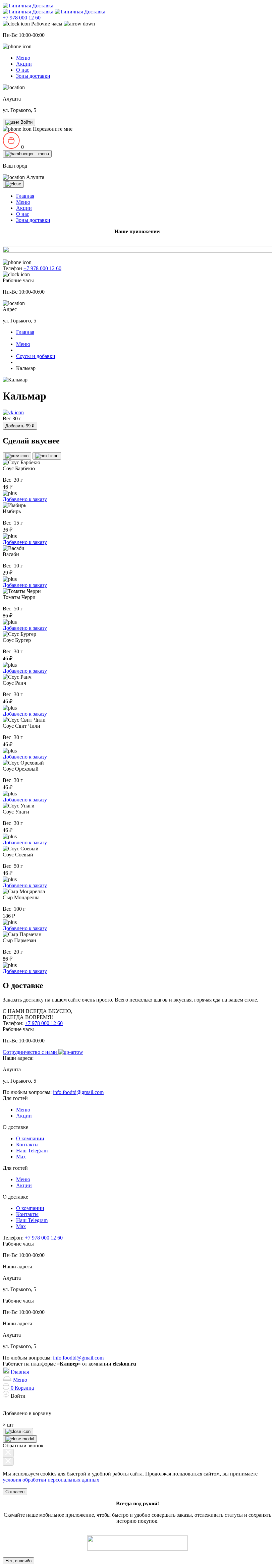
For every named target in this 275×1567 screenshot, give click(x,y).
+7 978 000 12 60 (22, 17)
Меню (23, 58)
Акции (24, 64)
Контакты (27, 1144)
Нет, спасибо (18, 1560)
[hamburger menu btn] (27, 154)
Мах (21, 1156)
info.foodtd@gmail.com (78, 1092)
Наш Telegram (32, 1150)
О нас (22, 70)
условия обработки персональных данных (51, 1480)
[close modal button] (8, 1453)
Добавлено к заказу (25, 499)
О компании (30, 1138)
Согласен (14, 1491)
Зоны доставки (33, 76)
